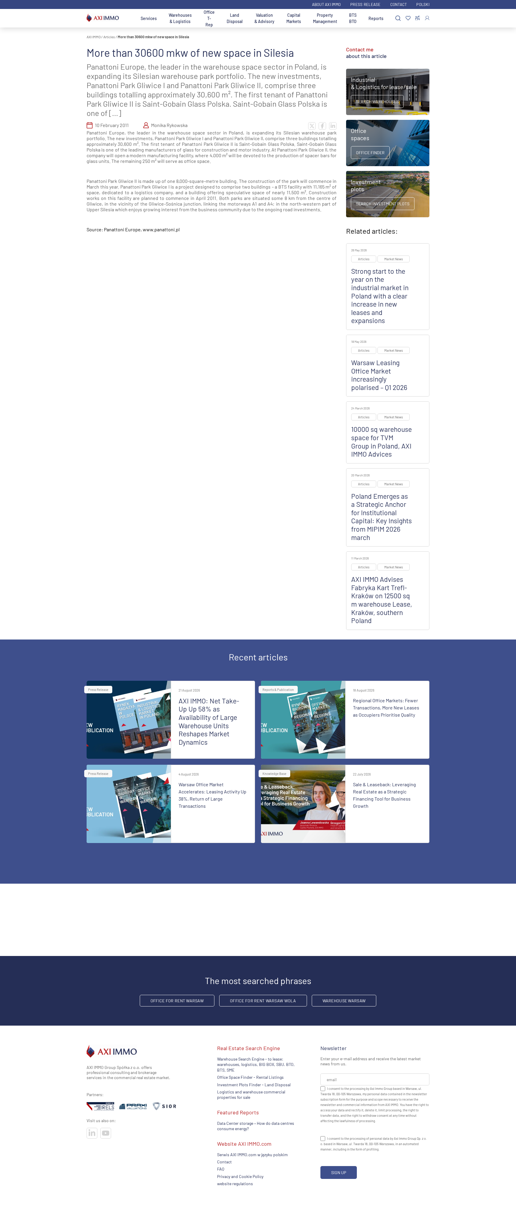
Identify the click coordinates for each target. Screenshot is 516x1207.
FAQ (220, 1168)
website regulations (235, 1183)
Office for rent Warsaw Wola (263, 1000)
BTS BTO (353, 18)
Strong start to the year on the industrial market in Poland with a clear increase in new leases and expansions (379, 296)
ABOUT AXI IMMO (326, 4)
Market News (393, 259)
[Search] (398, 18)
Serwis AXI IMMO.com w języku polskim (252, 1154)
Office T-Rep (209, 18)
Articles (109, 37)
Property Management (325, 18)
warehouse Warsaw (344, 1000)
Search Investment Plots (382, 203)
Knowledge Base (274, 773)
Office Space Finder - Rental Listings (250, 1077)
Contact (398, 4)
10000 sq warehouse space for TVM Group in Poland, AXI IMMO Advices (381, 441)
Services (149, 18)
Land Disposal (234, 18)
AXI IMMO (94, 37)
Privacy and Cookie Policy (240, 1176)
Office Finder (370, 152)
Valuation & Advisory (264, 18)
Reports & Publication (278, 690)
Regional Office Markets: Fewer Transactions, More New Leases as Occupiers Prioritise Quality (386, 707)
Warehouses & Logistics (180, 18)
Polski (422, 4)
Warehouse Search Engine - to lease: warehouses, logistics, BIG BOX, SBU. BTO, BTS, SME (256, 1064)
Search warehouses (377, 101)
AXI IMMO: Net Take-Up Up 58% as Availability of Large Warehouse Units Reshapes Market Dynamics (209, 721)
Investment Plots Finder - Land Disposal (254, 1084)
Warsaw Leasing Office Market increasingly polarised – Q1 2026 (379, 374)
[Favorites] (408, 18)
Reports (375, 18)
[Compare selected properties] (417, 18)
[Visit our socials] (92, 1133)
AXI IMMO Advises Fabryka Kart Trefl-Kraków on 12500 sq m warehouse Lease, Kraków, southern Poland (381, 600)
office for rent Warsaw (177, 1000)
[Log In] (427, 18)
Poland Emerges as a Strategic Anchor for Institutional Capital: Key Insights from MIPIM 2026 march (381, 516)
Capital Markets (293, 18)
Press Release (365, 4)
